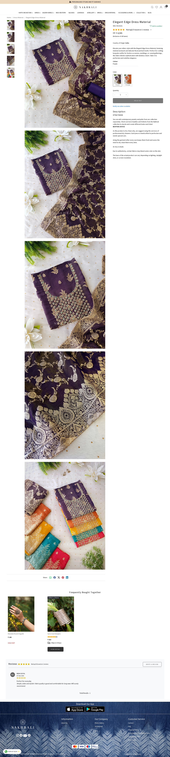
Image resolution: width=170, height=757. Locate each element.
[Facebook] (21, 735)
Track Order (132, 740)
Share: (45, 577)
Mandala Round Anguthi (16, 634)
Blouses (71, 13)
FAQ (129, 726)
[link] (152, 7)
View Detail (55, 649)
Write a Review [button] (152, 664)
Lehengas (80, 13)
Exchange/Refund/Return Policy (139, 733)
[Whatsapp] (50, 577)
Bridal (99, 13)
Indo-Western (61, 13)
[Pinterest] (29, 735)
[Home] (85, 7)
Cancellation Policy (134, 737)
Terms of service (48, 754)
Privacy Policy (60, 754)
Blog (149, 13)
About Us (64, 723)
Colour (115, 61)
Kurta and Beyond (25, 13)
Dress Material (110, 13)
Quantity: (116, 90)
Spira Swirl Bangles (54, 634)
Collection (140, 13)
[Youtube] (25, 736)
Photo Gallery (99, 723)
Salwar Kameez (47, 13)
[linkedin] (67, 577)
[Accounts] (161, 7)
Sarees (37, 13)
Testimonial (99, 726)
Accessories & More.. (125, 13)
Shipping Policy (133, 730)
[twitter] (59, 577)
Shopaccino (137, 754)
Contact (131, 723)
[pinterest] (63, 577)
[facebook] (55, 577)
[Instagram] (17, 735)
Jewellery (90, 13)
